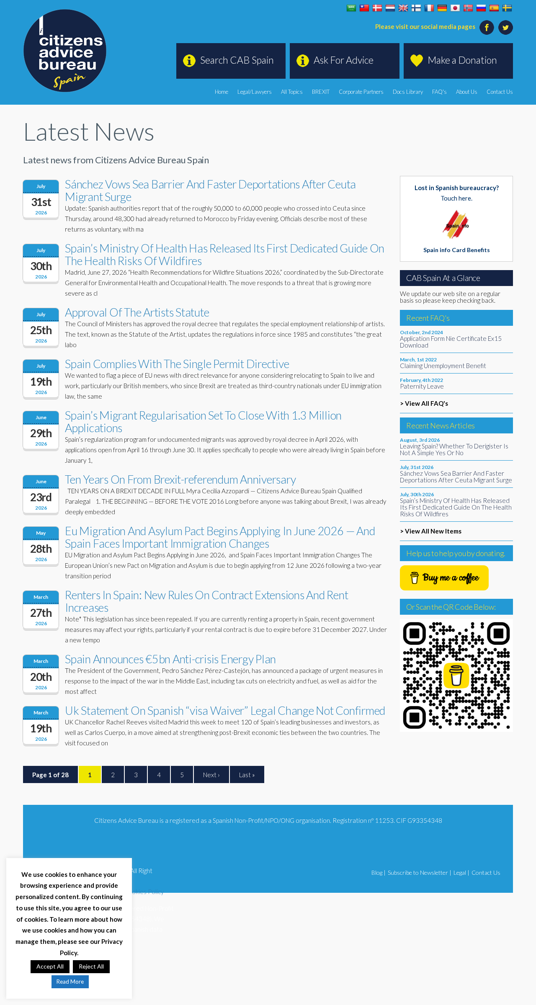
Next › (211, 774)
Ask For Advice (344, 60)
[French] (429, 8)
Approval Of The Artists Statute (137, 312)
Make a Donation (462, 60)
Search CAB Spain (237, 60)
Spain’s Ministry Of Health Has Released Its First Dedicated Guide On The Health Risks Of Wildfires (224, 254)
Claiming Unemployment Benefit (443, 365)
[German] (442, 8)
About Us (466, 91)
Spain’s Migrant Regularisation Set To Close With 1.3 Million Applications (203, 421)
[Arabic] (351, 8)
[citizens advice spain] (65, 51)
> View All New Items (430, 531)
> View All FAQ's (424, 403)
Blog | (378, 872)
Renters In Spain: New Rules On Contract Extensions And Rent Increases (206, 601)
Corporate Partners (361, 91)
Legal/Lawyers (254, 91)
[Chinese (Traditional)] (364, 8)
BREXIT (321, 91)
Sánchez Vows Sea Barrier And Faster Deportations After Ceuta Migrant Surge (210, 190)
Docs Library (408, 91)
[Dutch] (390, 8)
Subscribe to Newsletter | (419, 872)
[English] (403, 8)
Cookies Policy (144, 891)
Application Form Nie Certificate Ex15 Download (451, 342)
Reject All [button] (91, 966)
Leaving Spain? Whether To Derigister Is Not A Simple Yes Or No (454, 449)
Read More (70, 981)
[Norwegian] (468, 8)
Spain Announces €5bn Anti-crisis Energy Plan (170, 659)
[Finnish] (416, 8)
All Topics (292, 91)
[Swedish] (507, 8)
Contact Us (500, 91)
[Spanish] (494, 8)
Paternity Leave (422, 386)
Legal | (461, 872)
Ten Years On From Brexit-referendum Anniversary (180, 479)
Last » (247, 774)
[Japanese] (455, 8)
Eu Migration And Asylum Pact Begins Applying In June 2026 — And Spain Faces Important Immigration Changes (220, 537)
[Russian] (481, 8)
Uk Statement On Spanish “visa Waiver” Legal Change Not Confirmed (225, 710)
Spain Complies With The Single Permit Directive (177, 364)
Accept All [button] (50, 966)
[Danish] (377, 8)
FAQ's (439, 91)
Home (221, 91)
